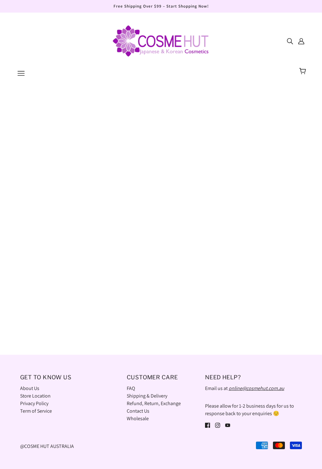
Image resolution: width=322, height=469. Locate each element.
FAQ (131, 388)
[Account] (301, 41)
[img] (290, 41)
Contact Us (138, 411)
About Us (29, 388)
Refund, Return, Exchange (154, 403)
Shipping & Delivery (147, 396)
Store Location (35, 396)
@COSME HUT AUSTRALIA (47, 446)
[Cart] (303, 71)
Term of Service (36, 411)
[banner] (161, 40)
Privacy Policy (34, 403)
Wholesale (138, 418)
